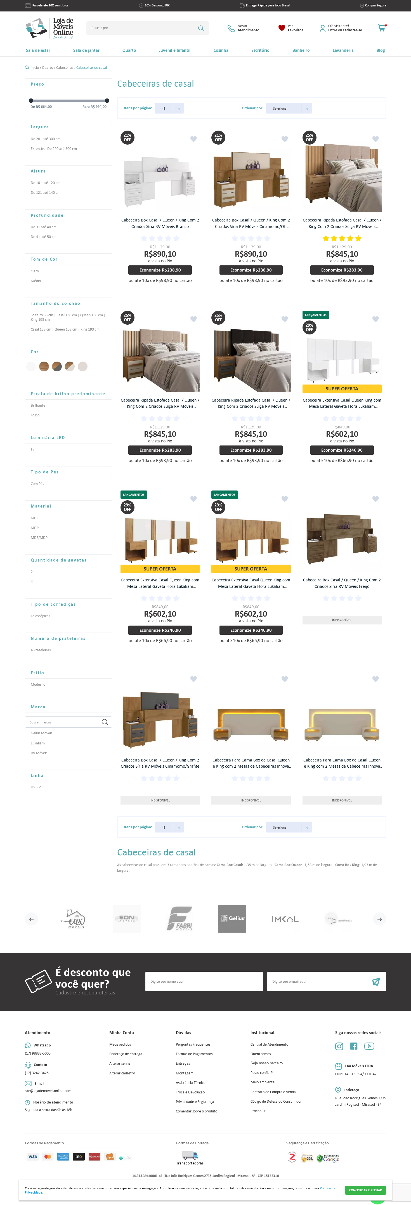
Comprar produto (164, 293)
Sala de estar (38, 50)
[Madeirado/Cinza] (57, 366)
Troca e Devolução (190, 1092)
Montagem (184, 1073)
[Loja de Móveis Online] (49, 28)
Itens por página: (138, 107)
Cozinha (221, 50)
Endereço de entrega (125, 1053)
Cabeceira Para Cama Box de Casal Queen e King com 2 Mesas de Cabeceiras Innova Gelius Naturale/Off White (251, 766)
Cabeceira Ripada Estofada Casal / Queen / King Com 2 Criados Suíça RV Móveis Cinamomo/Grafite (251, 406)
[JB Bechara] (337, 919)
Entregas (183, 1063)
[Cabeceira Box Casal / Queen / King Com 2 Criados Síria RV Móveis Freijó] (342, 533)
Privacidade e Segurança (195, 1101)
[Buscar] (201, 28)
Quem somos (261, 1053)
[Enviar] (326, 981)
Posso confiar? (262, 1072)
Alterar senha (120, 1063)
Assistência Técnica (191, 1082)
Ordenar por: (252, 107)
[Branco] (31, 366)
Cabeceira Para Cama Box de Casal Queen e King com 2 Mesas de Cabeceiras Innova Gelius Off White (342, 766)
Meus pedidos (120, 1044)
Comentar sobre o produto (196, 1111)
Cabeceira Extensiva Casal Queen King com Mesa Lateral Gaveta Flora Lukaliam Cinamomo (251, 586)
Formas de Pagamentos (194, 1053)
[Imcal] (285, 919)
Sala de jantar (86, 50)
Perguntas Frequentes (193, 1044)
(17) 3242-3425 (37, 1072)
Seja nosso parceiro (267, 1063)
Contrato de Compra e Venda (273, 1092)
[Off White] (83, 366)
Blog (381, 50)
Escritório (260, 50)
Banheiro (301, 50)
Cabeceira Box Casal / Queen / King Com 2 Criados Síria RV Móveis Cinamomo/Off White (251, 226)
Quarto (129, 50)
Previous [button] (31, 918)
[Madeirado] (44, 366)
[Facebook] (353, 1046)
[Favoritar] (193, 139)
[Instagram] (339, 1046)
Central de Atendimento (269, 1044)
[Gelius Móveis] (232, 919)
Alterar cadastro (122, 1073)
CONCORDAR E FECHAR (365, 1190)
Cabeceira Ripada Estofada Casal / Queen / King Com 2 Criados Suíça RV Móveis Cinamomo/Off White (160, 406)
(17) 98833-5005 (38, 1053)
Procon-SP (258, 1111)
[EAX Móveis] (73, 919)
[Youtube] (369, 1046)
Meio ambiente (263, 1082)
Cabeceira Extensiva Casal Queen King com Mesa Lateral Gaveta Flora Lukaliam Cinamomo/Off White (160, 586)
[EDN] (126, 919)
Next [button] (379, 918)
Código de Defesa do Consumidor (276, 1101)
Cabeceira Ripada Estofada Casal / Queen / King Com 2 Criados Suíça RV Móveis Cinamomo (342, 226)
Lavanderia (343, 50)
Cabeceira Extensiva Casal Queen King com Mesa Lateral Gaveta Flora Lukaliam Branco (342, 406)
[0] (382, 28)
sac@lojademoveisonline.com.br (50, 1090)
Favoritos (295, 28)
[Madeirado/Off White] (70, 366)
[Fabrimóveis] (179, 919)
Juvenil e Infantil (174, 50)
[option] (73, 919)
